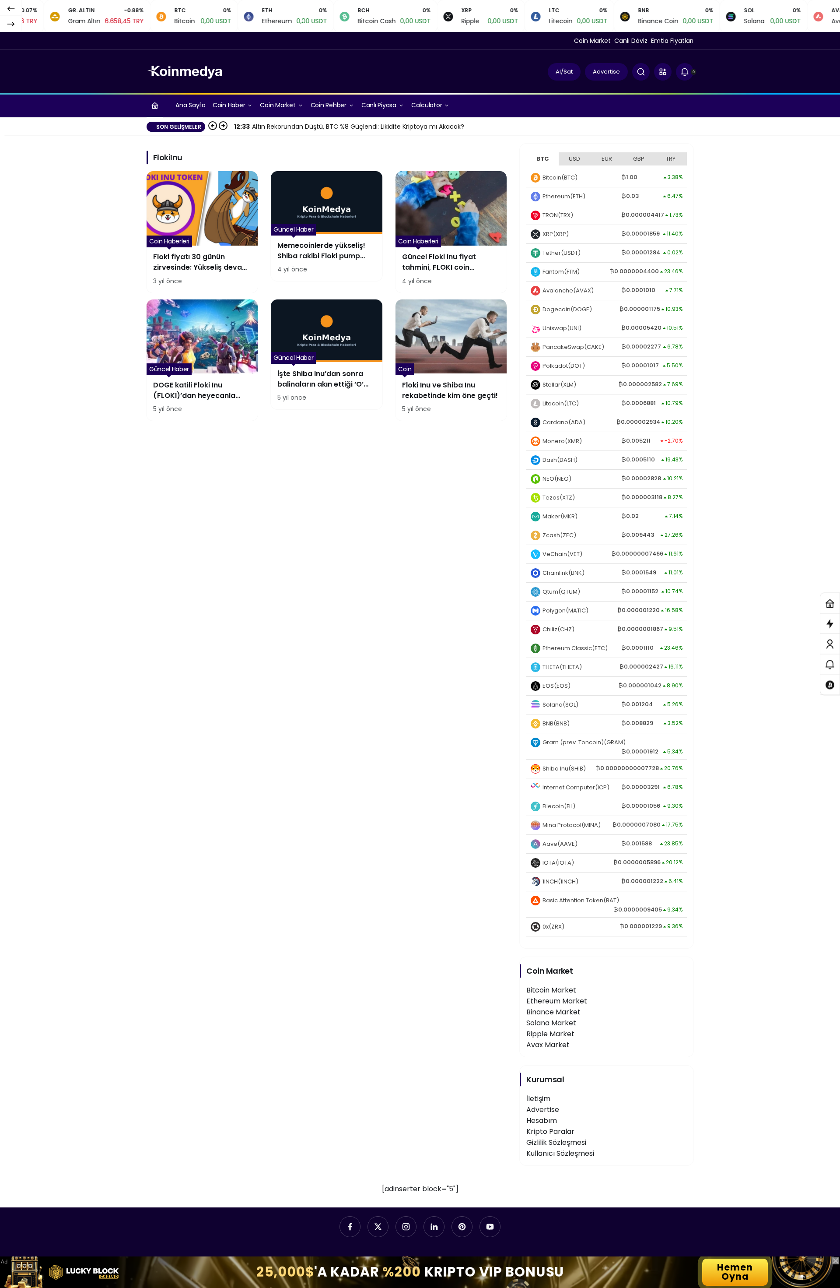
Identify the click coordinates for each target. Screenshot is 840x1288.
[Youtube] (490, 1226)
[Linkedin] (434, 1226)
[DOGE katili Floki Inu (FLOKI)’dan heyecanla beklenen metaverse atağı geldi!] (202, 360)
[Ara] (641, 72)
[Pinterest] (462, 1226)
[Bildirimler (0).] (830, 664)
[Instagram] (406, 1226)
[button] (663, 72)
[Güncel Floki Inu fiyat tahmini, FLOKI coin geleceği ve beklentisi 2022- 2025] (451, 232)
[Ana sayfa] (155, 105)
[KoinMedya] (185, 71)
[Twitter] (378, 1226)
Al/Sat (564, 71)
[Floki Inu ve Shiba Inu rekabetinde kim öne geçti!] (451, 360)
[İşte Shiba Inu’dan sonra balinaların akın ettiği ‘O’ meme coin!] (326, 354)
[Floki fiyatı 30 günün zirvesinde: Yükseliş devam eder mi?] (202, 232)
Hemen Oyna (735, 1272)
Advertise (606, 71)
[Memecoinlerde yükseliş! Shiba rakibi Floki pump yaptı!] (326, 226)
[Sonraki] (11, 23)
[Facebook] (350, 1226)
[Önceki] (11, 8)
